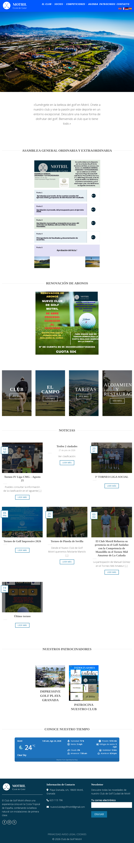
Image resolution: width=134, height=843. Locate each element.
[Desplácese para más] (67, 85)
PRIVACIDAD (54, 834)
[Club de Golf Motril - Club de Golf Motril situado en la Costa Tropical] (15, 6)
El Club (46, 4)
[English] (120, 8)
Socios (58, 4)
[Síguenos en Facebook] (4, 822)
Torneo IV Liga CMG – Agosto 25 (22, 478)
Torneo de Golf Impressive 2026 (22, 541)
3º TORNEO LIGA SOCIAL (111, 476)
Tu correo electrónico (103, 800)
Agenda (93, 4)
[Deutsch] (127, 8)
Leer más (22, 497)
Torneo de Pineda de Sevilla (67, 541)
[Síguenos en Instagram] (9, 822)
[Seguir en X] (14, 822)
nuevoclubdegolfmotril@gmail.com (67, 806)
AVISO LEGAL (69, 834)
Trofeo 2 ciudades (67, 446)
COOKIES (81, 834)
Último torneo (22, 616)
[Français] (123, 8)
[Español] (130, 8)
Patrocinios (107, 4)
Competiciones (75, 4)
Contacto (123, 4)
